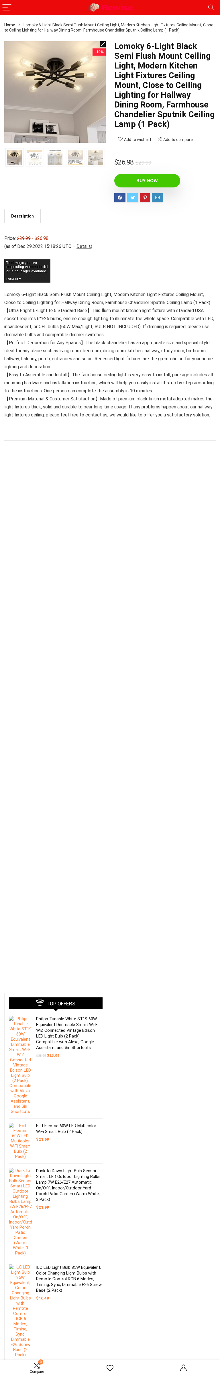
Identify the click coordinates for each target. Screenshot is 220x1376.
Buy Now (147, 180)
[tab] (22, 216)
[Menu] (7, 7)
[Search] (211, 7)
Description (22, 216)
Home (9, 25)
